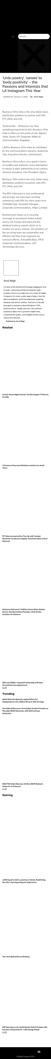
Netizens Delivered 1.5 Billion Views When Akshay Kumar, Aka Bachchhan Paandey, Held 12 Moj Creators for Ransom (23, 611)
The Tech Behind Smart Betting (16, 957)
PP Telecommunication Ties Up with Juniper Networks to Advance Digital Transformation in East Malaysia (24, 538)
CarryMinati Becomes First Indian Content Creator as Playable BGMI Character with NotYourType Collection (25, 710)
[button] (13, 36)
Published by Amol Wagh (15, 321)
